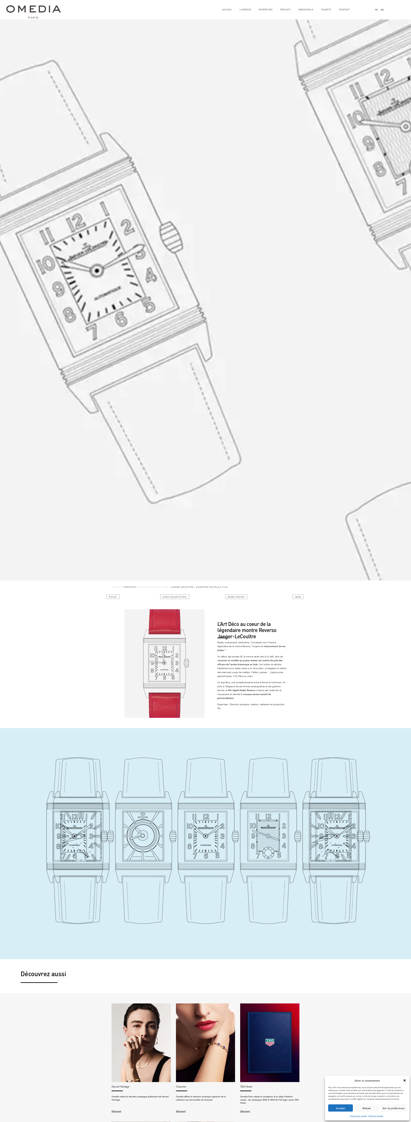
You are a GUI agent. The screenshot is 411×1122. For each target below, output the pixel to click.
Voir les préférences (393, 1108)
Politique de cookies (358, 1115)
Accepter (340, 1108)
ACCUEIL (116, 587)
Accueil (227, 10)
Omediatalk (306, 10)
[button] (404, 1080)
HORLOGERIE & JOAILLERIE (154, 587)
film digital (233, 690)
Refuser (367, 1108)
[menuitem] (376, 10)
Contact (344, 10)
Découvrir (116, 1111)
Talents (326, 10)
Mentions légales (375, 1115)
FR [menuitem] (376, 10)
